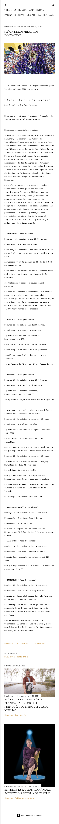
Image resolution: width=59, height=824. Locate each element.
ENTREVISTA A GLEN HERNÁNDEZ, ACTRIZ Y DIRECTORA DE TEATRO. (27, 791)
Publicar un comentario (16, 657)
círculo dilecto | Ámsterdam (24, 9)
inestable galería (36, 15)
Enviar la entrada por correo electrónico (30, 643)
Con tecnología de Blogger (31, 815)
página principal (14, 15)
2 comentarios (20, 715)
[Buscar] (53, 4)
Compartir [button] (8, 643)
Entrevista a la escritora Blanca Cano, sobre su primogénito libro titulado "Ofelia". (26, 705)
